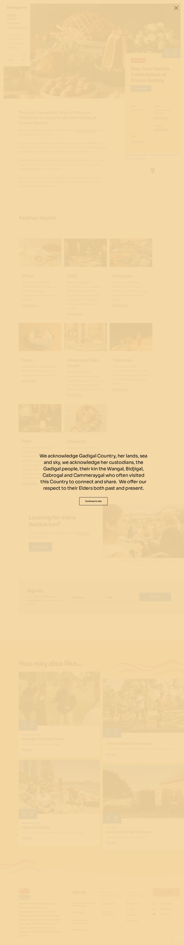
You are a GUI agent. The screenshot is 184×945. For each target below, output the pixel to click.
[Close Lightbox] (176, 8)
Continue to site (93, 501)
